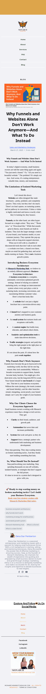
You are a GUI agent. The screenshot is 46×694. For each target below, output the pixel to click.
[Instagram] (22, 572)
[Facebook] (19, 572)
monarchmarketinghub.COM (17, 685)
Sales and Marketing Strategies (22, 147)
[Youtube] (26, 572)
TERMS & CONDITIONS (28, 687)
